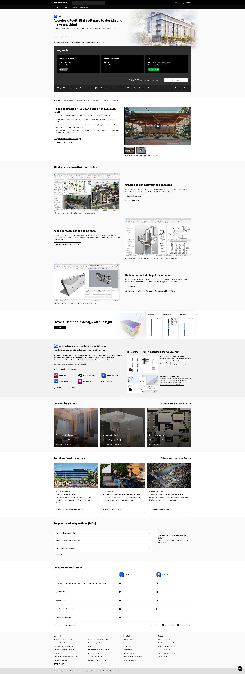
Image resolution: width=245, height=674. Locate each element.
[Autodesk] (60, 3)
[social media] (60, 663)
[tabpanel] (157, 126)
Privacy (56, 671)
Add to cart (176, 80)
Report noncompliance (76, 671)
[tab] (129, 150)
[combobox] (88, 3)
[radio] (78, 64)
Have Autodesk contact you (96, 42)
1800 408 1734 (79, 42)
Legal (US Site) (95, 671)
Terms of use (87, 671)
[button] (103, 533)
